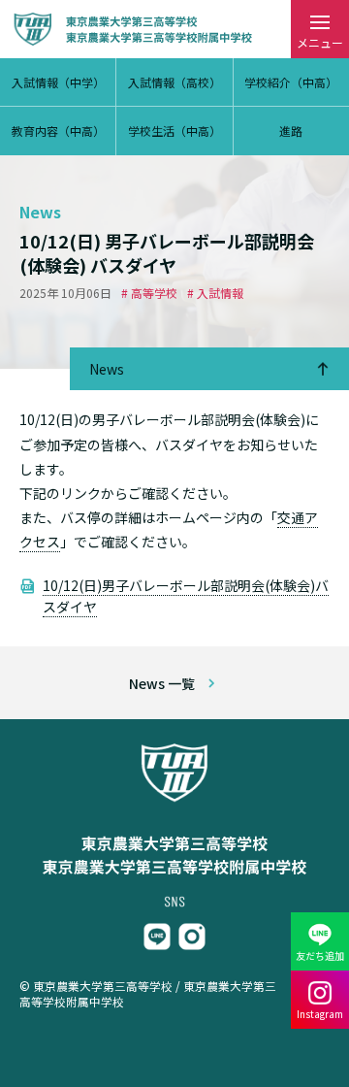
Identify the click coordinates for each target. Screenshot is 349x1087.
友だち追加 (320, 955)
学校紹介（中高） (290, 82)
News (106, 369)
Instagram (320, 1013)
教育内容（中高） (58, 130)
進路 (290, 130)
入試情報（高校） (174, 82)
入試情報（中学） (58, 82)
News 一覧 (162, 683)
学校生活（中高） (174, 130)
